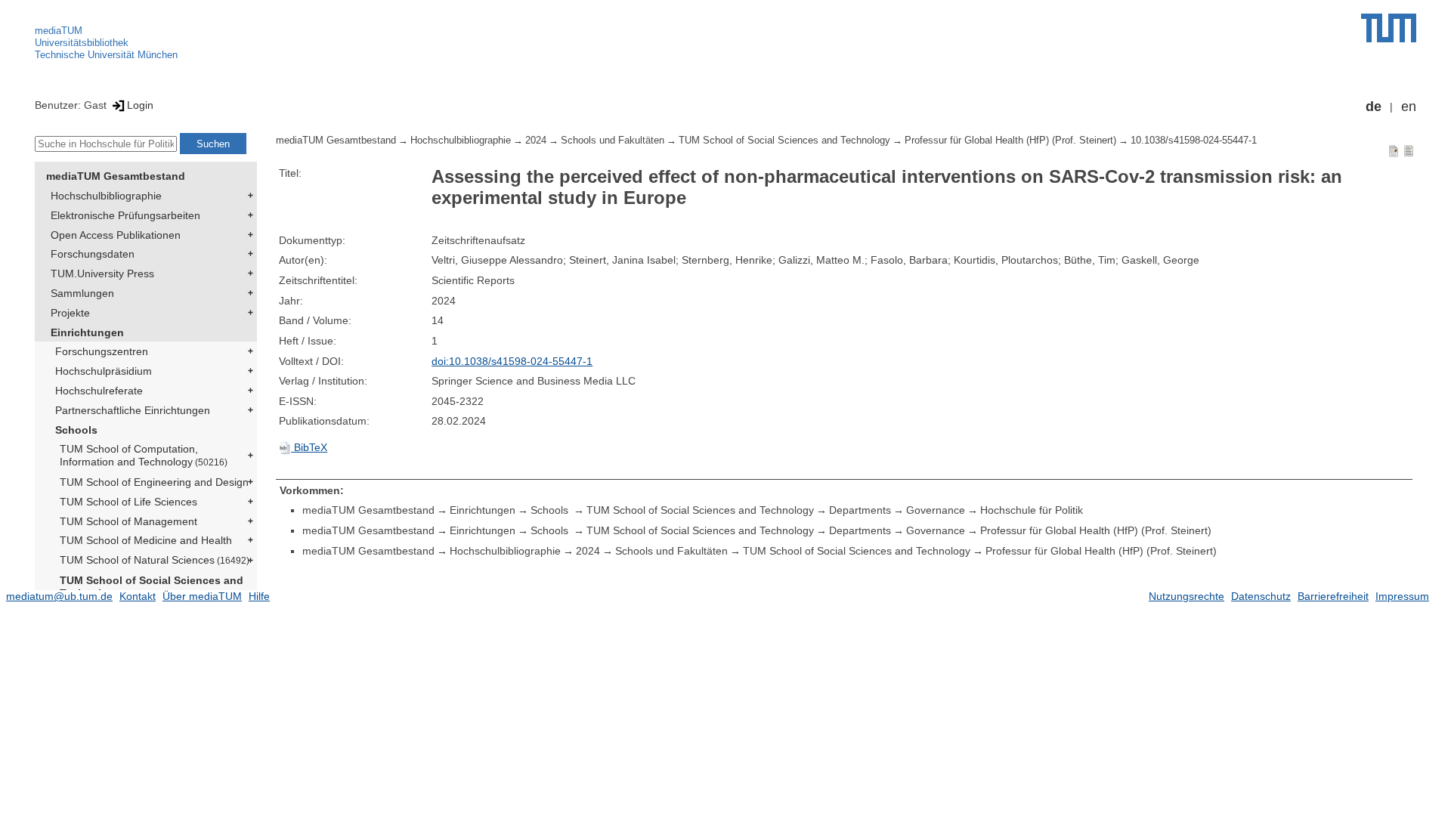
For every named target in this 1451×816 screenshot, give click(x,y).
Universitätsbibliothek (81, 42)
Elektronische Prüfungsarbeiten (125, 215)
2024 (535, 140)
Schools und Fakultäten (612, 140)
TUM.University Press (102, 273)
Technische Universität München (106, 54)
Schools (76, 430)
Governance (935, 510)
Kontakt (137, 596)
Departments (860, 510)
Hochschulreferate (99, 391)
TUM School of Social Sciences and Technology (151, 586)
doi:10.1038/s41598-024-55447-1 (512, 361)
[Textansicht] (1408, 150)
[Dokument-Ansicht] (1393, 150)
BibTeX (309, 447)
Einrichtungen (87, 332)
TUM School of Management (128, 521)
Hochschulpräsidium (103, 371)
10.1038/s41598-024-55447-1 (1194, 140)
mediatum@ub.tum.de (59, 596)
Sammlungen (82, 293)
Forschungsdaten (93, 254)
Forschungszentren (101, 351)
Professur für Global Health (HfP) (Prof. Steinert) (1010, 140)
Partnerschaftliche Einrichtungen (132, 410)
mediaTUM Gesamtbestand (115, 176)
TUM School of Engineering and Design (154, 482)
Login (140, 105)
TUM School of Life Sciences (128, 502)
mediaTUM (58, 30)
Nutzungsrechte (1186, 596)
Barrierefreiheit (1333, 596)
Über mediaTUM (202, 596)
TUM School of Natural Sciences (154, 560)
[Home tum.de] (1388, 28)
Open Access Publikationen (116, 235)
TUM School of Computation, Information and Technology (143, 455)
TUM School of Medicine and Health (146, 540)
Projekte (70, 313)
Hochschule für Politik (1031, 510)
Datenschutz (1261, 596)
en (1408, 106)
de (1373, 106)
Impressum (1402, 596)
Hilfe (259, 596)
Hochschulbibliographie (106, 196)
